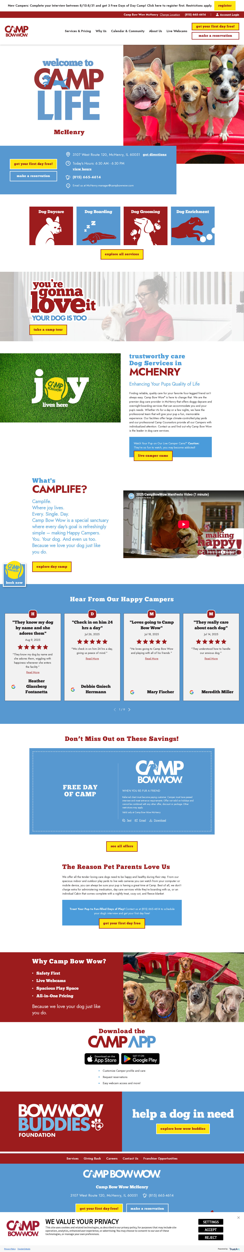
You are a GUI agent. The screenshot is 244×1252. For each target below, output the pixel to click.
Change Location (170, 15)
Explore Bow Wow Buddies (183, 1129)
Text (129, 820)
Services (73, 1158)
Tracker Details (23, 1249)
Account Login (229, 15)
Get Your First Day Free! (215, 26)
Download (160, 820)
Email (142, 820)
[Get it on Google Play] (140, 1058)
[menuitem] (78, 31)
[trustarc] (234, 1249)
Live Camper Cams (153, 456)
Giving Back (92, 1158)
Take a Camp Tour (48, 329)
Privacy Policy (10, 1249)
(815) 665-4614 (195, 14)
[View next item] (129, 709)
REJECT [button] (211, 1237)
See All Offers (122, 846)
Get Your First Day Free (122, 923)
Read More (33, 672)
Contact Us (130, 1158)
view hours (82, 169)
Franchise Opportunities (160, 1158)
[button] (238, 1217)
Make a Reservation (215, 36)
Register (225, 5)
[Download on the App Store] (101, 1059)
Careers (112, 1158)
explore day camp (52, 567)
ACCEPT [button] (211, 1229)
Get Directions (155, 154)
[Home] (16, 31)
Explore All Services (122, 254)
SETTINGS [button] (211, 1222)
